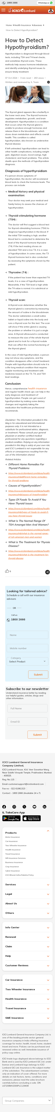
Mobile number (18, 648)
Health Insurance (22, 25)
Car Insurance (11, 841)
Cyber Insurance (12, 871)
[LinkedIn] (44, 807)
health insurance (37, 388)
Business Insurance (14, 862)
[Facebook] (4, 807)
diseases (37, 25)
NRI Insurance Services (15, 858)
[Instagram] (14, 807)
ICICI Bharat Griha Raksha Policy (19, 875)
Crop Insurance (12, 866)
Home (9, 25)
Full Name (16, 708)
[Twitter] (24, 807)
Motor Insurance (12, 837)
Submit (38, 674)
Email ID (15, 721)
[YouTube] (34, 807)
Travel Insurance (12, 854)
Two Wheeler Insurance (15, 845)
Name (13, 634)
